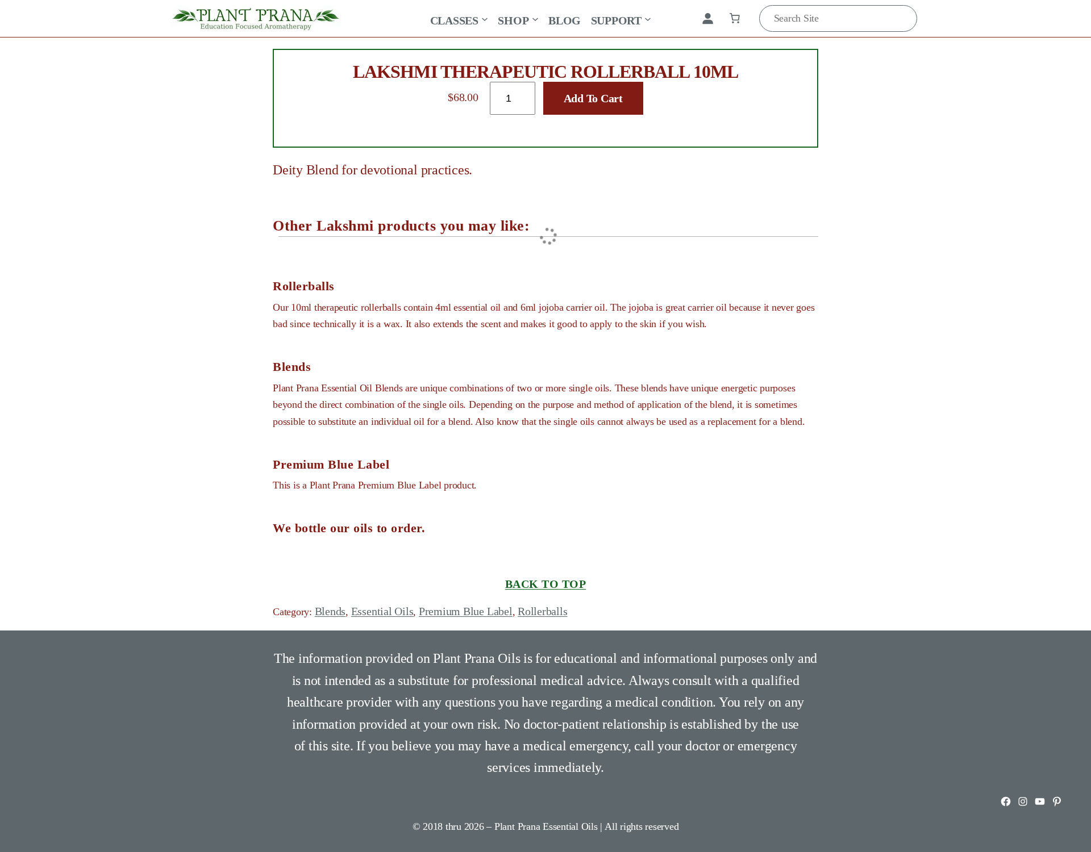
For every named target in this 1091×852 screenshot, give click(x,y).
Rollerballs (542, 611)
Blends (330, 611)
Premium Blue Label (466, 611)
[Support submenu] (647, 18)
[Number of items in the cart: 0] (735, 18)
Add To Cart (593, 98)
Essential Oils (382, 611)
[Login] (707, 18)
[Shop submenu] (535, 18)
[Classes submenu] (484, 18)
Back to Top (545, 584)
